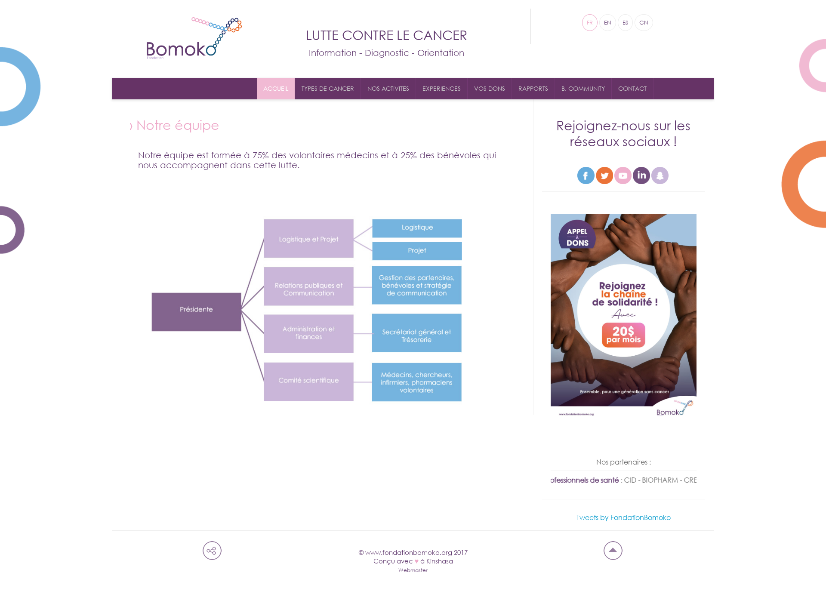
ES (625, 22)
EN (607, 22)
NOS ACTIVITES (388, 88)
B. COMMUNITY (583, 88)
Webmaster (413, 570)
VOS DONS (489, 88)
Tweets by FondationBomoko (623, 517)
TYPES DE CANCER (328, 88)
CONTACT (632, 88)
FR (590, 22)
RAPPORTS (533, 88)
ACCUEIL (275, 88)
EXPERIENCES (441, 88)
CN (643, 22)
